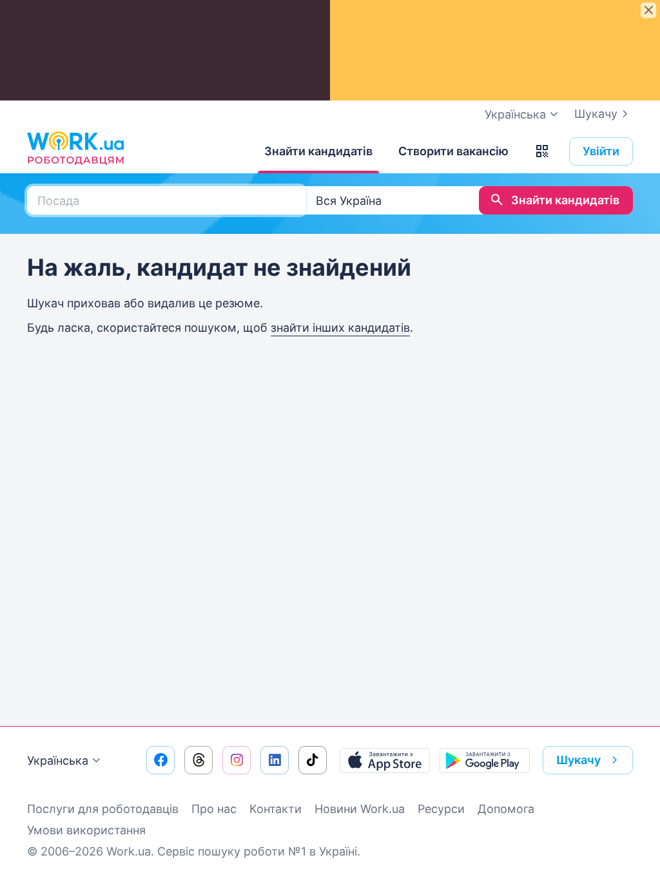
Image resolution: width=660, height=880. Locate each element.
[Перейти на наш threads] (198, 760)
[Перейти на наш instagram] (236, 760)
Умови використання (86, 830)
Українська (57, 760)
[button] (542, 151)
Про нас (214, 809)
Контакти (275, 809)
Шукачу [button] (578, 760)
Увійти (601, 151)
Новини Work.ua (360, 809)
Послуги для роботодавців (103, 809)
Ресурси (441, 809)
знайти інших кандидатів (340, 327)
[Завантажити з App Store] (385, 760)
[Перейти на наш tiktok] (312, 760)
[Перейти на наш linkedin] (274, 760)
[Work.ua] (75, 148)
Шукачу (595, 113)
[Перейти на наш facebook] (160, 760)
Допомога (506, 809)
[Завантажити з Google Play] (485, 760)
